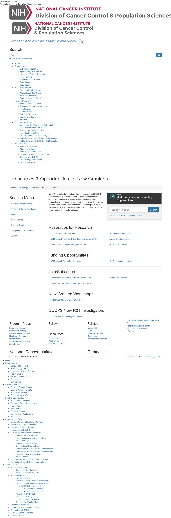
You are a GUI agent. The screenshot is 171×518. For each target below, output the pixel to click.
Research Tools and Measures (29, 454)
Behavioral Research (29, 68)
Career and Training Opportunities (34, 154)
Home (17, 63)
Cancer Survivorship (17, 330)
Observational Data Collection (32, 127)
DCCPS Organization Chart (32, 486)
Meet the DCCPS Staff (25, 494)
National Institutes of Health (138, 325)
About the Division (27, 149)
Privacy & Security (95, 333)
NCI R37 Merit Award (118, 244)
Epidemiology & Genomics (31, 71)
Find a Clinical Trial (56, 343)
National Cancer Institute (137, 328)
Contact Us (53, 338)
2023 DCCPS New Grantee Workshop (66, 299)
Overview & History (24, 496)
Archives (23, 119)
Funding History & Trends (31, 98)
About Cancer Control (29, 146)
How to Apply (25, 108)
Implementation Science (30, 79)
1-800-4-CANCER (134, 356)
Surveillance (25, 82)
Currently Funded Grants (30, 90)
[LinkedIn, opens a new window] (48, 328)
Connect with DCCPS (29, 157)
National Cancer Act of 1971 (28, 472)
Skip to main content (8, 1)
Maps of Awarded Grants (30, 92)
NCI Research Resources (120, 233)
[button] (80, 39)
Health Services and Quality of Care (31, 438)
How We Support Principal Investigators (32, 480)
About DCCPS (21, 143)
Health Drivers (26, 76)
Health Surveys (22, 440)
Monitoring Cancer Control (27, 443)
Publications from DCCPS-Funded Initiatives (38, 138)
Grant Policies (26, 111)
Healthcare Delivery (17, 336)
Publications (53, 340)
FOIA (90, 330)
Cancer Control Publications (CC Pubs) (36, 125)
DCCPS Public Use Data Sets (62, 233)
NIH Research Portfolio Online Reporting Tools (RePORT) (74, 239)
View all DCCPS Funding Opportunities (126, 215)
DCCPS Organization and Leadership (32, 483)
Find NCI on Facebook (118, 277)
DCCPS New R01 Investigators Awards (66, 316)
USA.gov (130, 331)
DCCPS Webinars (27, 162)
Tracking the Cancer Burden (32, 130)
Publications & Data (23, 122)
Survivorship (25, 84)
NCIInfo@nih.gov (153, 356)
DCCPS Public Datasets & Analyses (35, 135)
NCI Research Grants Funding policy (65, 261)
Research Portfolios (23, 87)
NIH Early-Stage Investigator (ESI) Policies (68, 244)
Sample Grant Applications (31, 117)
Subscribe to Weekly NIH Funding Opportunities (70, 277)
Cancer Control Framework (27, 499)
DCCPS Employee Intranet (20, 58)
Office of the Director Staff (27, 502)
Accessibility (93, 328)
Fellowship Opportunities (30, 151)
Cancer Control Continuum (27, 470)
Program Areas (21, 66)
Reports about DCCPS (29, 133)
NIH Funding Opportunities (120, 261)
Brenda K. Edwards (35, 488)
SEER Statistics (22, 456)
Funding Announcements (30, 103)
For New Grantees (28, 114)
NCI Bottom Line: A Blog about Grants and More (70, 283)
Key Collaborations (24, 478)
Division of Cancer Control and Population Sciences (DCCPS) (44, 40)
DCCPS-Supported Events (31, 159)
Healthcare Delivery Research (32, 74)
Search (153, 210)
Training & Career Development (33, 106)
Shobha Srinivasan (35, 491)
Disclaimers (92, 336)
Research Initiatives (28, 95)
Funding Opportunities (24, 100)
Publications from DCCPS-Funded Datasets (38, 141)
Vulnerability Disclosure (97, 338)
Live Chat (92, 356)
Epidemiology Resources (26, 435)
